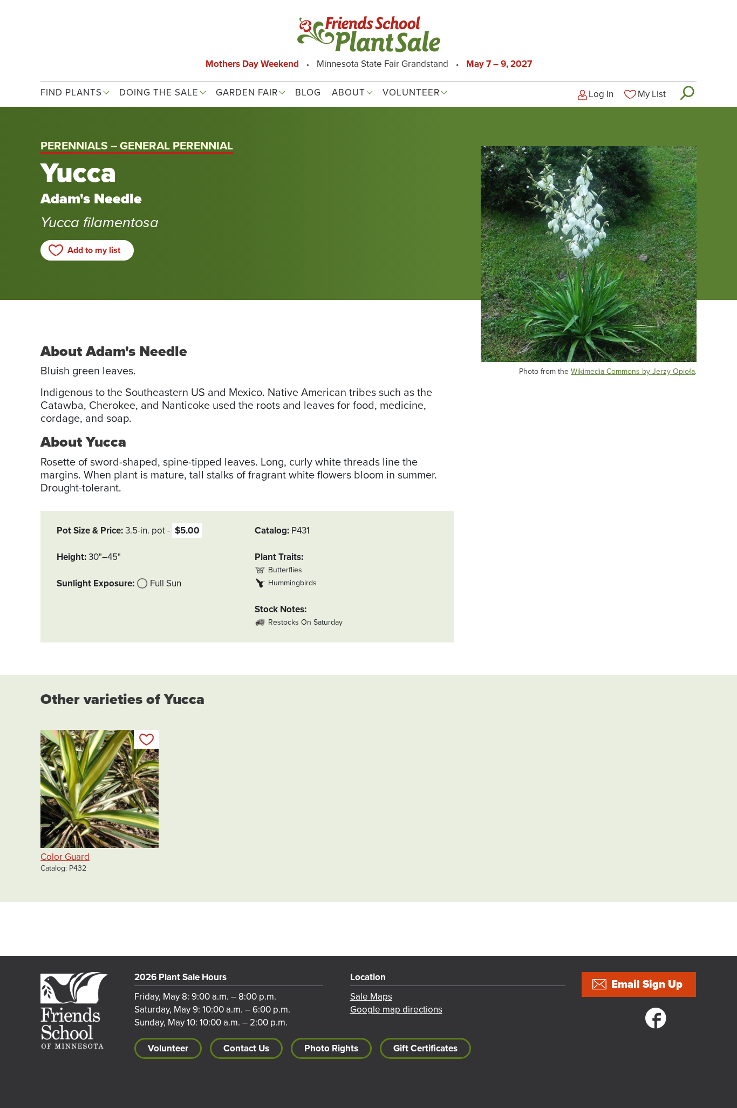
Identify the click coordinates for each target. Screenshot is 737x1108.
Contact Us (246, 1048)
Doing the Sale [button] (159, 92)
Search (687, 93)
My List (652, 94)
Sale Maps (371, 996)
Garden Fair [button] (247, 92)
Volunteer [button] (411, 92)
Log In (601, 94)
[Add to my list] (146, 739)
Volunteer (168, 1048)
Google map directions (396, 1009)
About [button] (348, 92)
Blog (308, 92)
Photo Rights (331, 1048)
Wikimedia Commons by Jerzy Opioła (633, 371)
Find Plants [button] (71, 92)
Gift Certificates (425, 1048)
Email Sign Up (647, 984)
